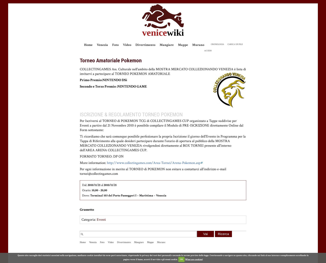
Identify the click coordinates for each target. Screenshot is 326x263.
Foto (115, 45)
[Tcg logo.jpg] (229, 89)
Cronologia (217, 44)
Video (127, 45)
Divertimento (145, 45)
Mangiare (167, 45)
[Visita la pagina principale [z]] (163, 20)
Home (88, 45)
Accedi (208, 50)
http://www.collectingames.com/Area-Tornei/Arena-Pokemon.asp (153, 163)
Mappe (183, 45)
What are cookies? (194, 259)
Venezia (102, 45)
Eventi (101, 219)
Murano (198, 45)
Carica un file (235, 44)
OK (181, 259)
